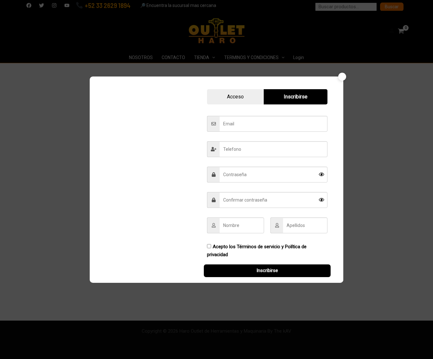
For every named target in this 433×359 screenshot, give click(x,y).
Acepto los (257, 250)
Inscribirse (267, 270)
